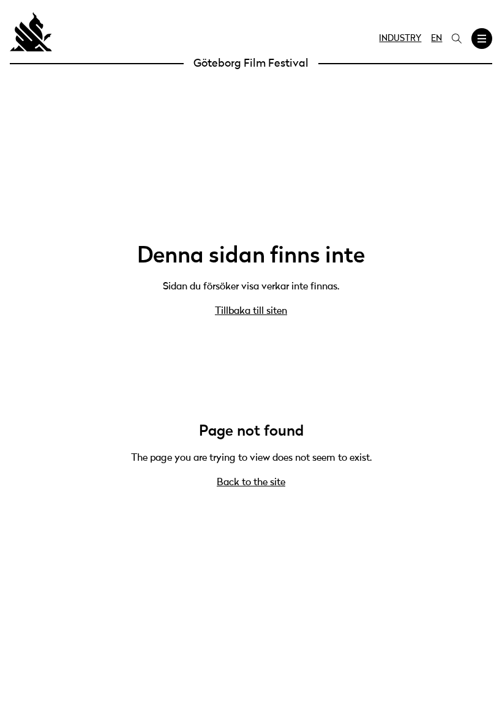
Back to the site (251, 483)
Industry (400, 38)
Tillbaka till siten (251, 311)
